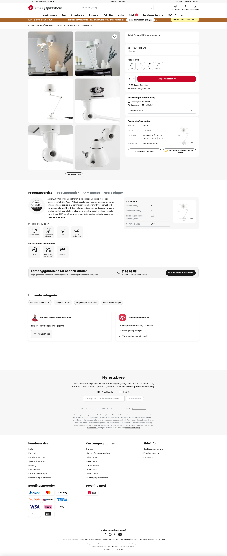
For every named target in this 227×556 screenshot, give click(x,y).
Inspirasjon (91, 477)
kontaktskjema (92, 428)
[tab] (40, 193)
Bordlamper (61, 25)
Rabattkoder (92, 473)
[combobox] (116, 7)
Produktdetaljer (67, 193)
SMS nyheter (92, 461)
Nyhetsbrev (91, 457)
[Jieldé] (36, 205)
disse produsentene (139, 409)
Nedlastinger (113, 193)
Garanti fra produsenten (39, 477)
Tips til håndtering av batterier (131, 539)
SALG (131, 15)
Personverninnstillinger (70, 539)
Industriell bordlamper (112, 302)
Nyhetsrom (102, 477)
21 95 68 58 (129, 271)
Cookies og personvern (154, 449)
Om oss (89, 449)
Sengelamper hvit (63, 302)
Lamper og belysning (36, 25)
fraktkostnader (117, 546)
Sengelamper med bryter (86, 302)
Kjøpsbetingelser (151, 453)
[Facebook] (107, 534)
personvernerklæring (132, 428)
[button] (50, 101)
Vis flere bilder (74, 175)
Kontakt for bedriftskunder (180, 272)
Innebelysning (50, 25)
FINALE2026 (140, 20)
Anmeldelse (91, 193)
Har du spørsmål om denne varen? (181, 151)
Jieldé (145, 125)
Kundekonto (34, 469)
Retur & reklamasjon (37, 473)
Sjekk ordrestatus (36, 461)
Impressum (148, 457)
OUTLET (172, 15)
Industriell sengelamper (40, 302)
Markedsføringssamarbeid (98, 453)
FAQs (30, 449)
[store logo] (45, 7)
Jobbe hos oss (92, 465)
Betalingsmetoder (36, 457)
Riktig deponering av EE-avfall (154, 539)
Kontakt (32, 453)
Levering (32, 465)
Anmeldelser (92, 469)
